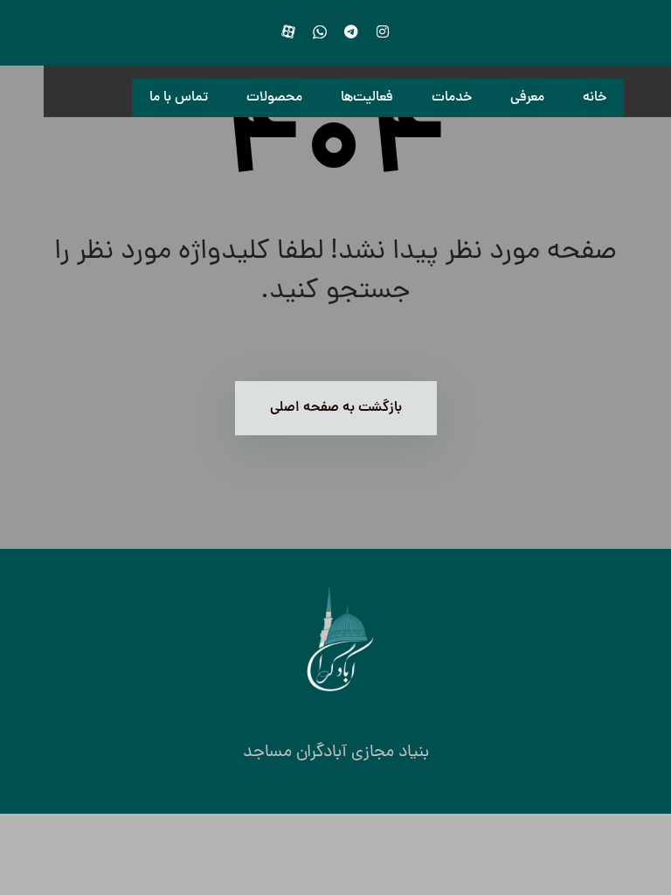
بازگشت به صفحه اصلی (336, 408)
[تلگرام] (351, 31)
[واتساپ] (320, 31)
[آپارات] (288, 31)
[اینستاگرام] (383, 31)
